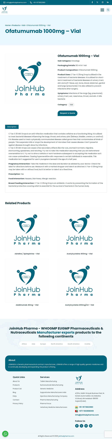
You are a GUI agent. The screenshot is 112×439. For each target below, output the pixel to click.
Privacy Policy (18, 403)
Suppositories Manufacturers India (53, 392)
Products (16, 25)
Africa (24, 344)
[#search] (108, 10)
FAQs (15, 396)
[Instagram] (102, 2)
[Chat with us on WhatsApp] (5, 434)
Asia (33, 344)
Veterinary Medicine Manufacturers (53, 407)
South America (73, 344)
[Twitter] (97, 2)
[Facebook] (92, 2)
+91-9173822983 (86, 407)
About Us (16, 381)
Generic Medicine (46, 389)
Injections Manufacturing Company (53, 396)
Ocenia (87, 344)
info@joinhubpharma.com (87, 415)
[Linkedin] (107, 2)
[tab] (12, 127)
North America (57, 344)
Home (7, 25)
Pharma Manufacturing (49, 400)
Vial (23, 25)
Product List (17, 389)
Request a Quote (67, 113)
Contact (16, 400)
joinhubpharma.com (66, 436)
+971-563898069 (86, 411)
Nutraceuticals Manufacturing (51, 385)
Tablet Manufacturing (48, 381)
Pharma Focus (45, 403)
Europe (43, 344)
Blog (14, 392)
